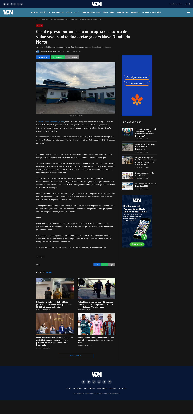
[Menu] (188, 12)
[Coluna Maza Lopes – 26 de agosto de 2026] (127, 175)
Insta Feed (123, 388)
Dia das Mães (155, 12)
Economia (60, 12)
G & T (128, 12)
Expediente (77, 388)
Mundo (113, 12)
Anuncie (112, 388)
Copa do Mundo (88, 12)
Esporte (77, 12)
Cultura (120, 12)
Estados (34, 12)
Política (51, 12)
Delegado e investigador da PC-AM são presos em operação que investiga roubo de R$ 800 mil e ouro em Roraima (54, 304)
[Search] (189, 4)
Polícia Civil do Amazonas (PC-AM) (51, 121)
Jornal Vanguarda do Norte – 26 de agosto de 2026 (146, 185)
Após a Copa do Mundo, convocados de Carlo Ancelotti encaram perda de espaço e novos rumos (96, 340)
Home (38, 19)
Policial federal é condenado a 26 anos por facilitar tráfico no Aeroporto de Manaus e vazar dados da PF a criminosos (95, 304)
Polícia (69, 12)
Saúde (98, 12)
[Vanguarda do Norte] (96, 4)
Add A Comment (76, 355)
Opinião (43, 12)
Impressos (135, 12)
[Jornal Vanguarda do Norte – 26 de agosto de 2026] (127, 186)
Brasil (105, 12)
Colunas (145, 12)
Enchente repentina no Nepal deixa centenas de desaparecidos (145, 146)
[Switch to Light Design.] (186, 4)
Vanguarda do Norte (49, 51)
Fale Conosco (89, 388)
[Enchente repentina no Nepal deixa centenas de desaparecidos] (127, 147)
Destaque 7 (40, 257)
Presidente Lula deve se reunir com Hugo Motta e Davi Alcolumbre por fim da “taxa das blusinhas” (145, 132)
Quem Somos (102, 388)
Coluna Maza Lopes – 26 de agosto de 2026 (144, 174)
